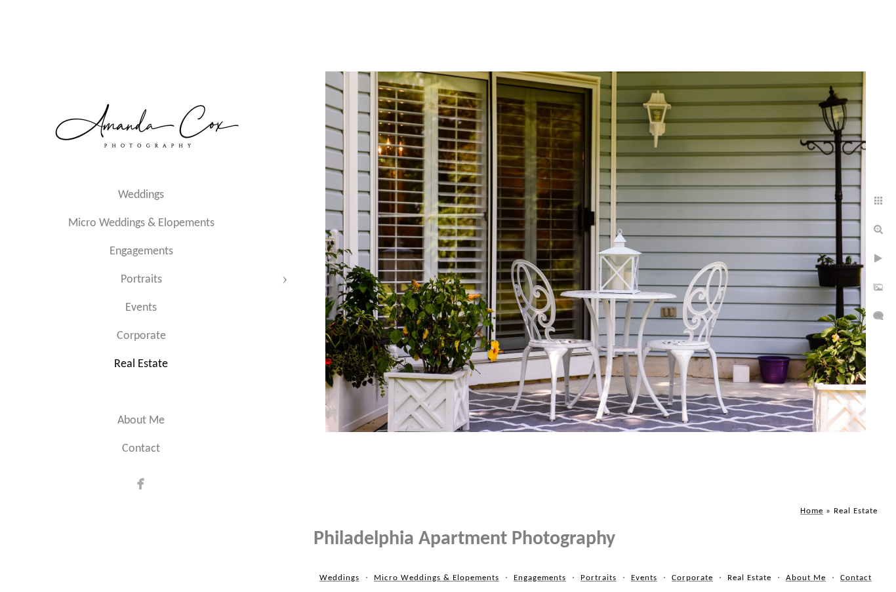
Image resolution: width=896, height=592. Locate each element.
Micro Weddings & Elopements (141, 223)
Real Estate (141, 364)
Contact (141, 449)
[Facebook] (141, 484)
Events (141, 308)
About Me (141, 420)
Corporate (141, 336)
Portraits (141, 279)
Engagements (141, 251)
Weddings (141, 195)
